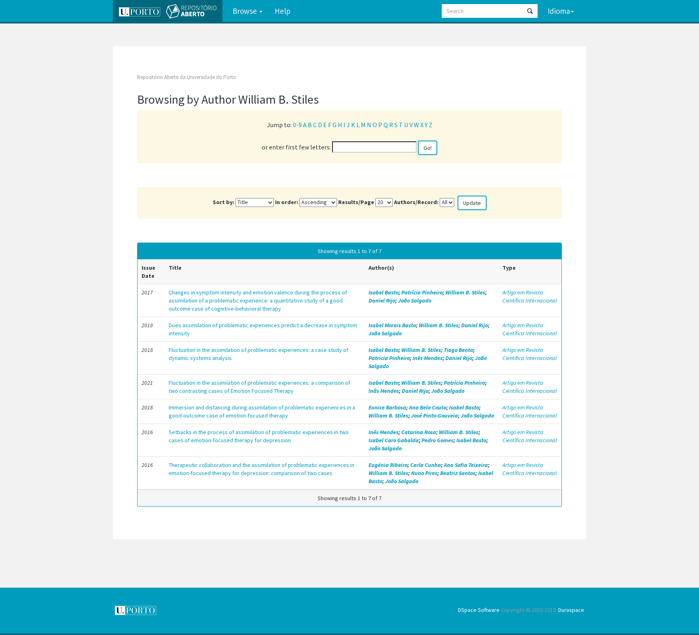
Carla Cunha (425, 465)
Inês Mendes (428, 358)
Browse (245, 11)
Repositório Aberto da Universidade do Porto (186, 77)
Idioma (559, 11)
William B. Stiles (465, 292)
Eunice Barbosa (387, 407)
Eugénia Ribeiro (388, 465)
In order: (286, 202)
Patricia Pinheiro (389, 358)
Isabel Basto (383, 292)
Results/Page (356, 202)
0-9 (297, 125)
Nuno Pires (424, 473)
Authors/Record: (416, 202)
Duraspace (571, 610)
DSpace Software (479, 610)
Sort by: (223, 202)
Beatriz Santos (457, 473)
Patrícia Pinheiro (422, 292)
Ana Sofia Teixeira (466, 465)
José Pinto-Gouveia (434, 415)
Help (282, 11)
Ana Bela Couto (427, 407)
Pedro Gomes (437, 440)
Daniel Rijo (382, 300)
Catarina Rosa (418, 432)
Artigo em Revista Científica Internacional (529, 296)
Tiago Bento (458, 350)
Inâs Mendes (384, 390)
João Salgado (414, 300)
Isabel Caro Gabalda (394, 440)
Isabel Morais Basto (392, 325)
